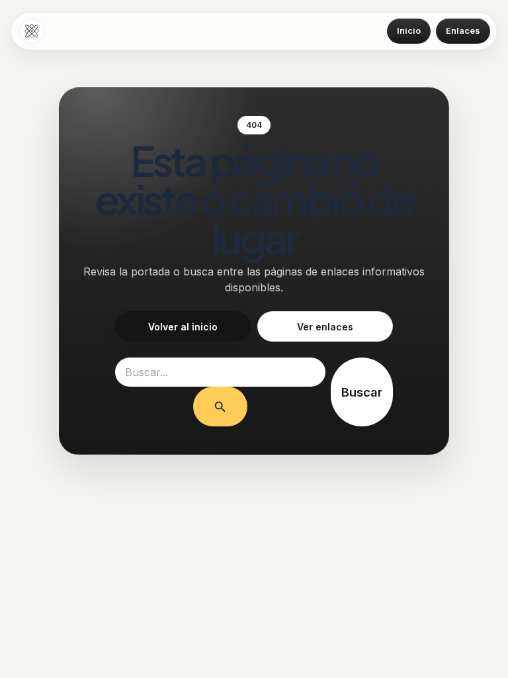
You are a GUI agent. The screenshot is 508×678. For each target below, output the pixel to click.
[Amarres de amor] (31, 31)
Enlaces (463, 30)
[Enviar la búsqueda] (220, 406)
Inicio (409, 30)
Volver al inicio (183, 326)
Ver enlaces (325, 326)
